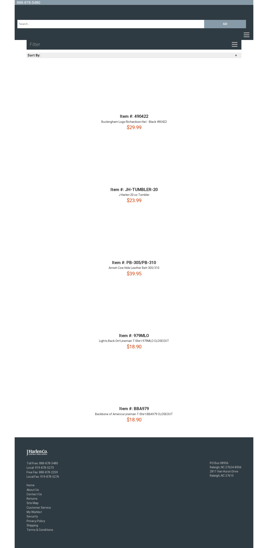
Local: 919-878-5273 (40, 468)
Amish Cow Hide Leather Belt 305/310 (134, 268)
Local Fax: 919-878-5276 (43, 476)
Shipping (32, 525)
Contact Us (34, 494)
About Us (33, 490)
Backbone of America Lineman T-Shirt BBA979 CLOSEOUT (134, 414)
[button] (134, 35)
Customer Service (39, 507)
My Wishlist (34, 512)
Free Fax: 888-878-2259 (42, 472)
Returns (32, 498)
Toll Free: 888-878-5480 (42, 463)
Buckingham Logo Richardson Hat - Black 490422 (134, 121)
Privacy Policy (36, 521)
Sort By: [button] (33, 55)
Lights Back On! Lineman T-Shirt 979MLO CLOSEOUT (134, 341)
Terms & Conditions (40, 530)
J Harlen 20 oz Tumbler (134, 194)
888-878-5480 (28, 2)
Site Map (33, 503)
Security (32, 516)
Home (31, 485)
